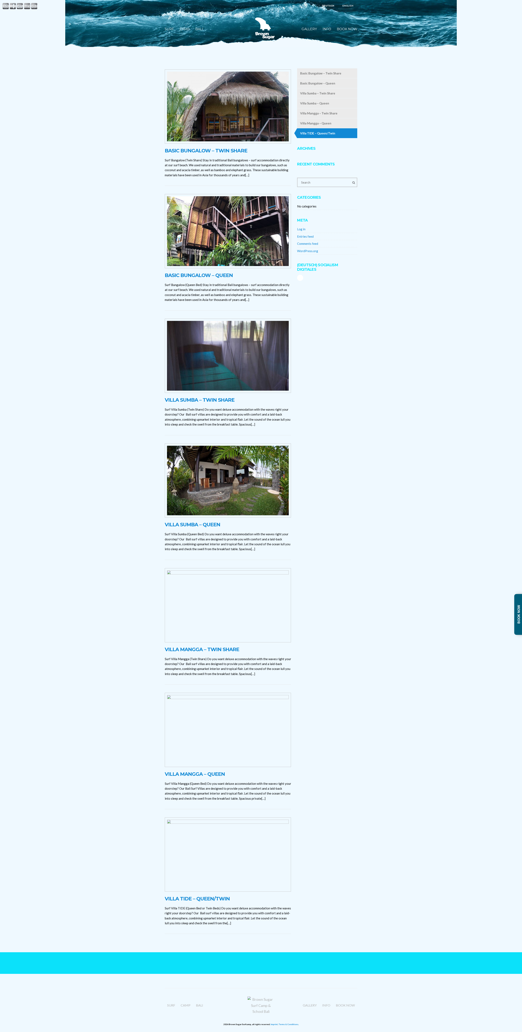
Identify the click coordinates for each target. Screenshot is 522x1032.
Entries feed (305, 236)
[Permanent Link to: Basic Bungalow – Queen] (228, 231)
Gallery (309, 29)
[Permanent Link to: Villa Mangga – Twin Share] (228, 604)
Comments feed (307, 243)
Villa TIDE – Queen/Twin (197, 899)
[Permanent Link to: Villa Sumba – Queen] (228, 480)
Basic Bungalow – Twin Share (206, 151)
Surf (169, 29)
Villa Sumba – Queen (192, 525)
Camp (185, 29)
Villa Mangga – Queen (195, 774)
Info (327, 29)
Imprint (274, 1024)
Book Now (347, 29)
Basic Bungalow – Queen (199, 275)
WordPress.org (307, 251)
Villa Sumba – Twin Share (200, 400)
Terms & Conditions (288, 1024)
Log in (301, 229)
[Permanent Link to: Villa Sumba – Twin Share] (228, 355)
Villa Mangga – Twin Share (202, 649)
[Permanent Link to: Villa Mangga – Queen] (228, 729)
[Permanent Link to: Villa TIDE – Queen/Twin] (228, 854)
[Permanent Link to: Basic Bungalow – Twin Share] (228, 106)
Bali (199, 29)
